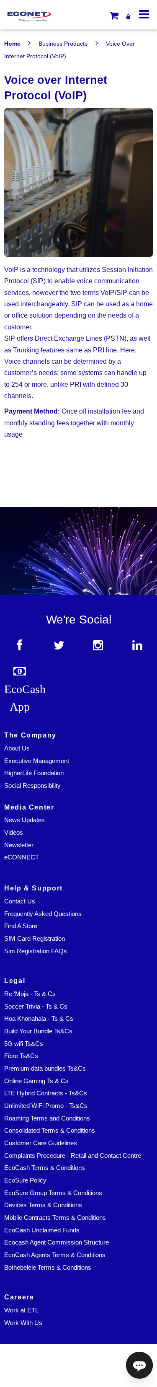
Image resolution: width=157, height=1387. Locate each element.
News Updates (24, 820)
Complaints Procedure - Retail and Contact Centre (72, 1155)
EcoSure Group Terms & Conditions (53, 1193)
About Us (17, 748)
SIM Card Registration (34, 938)
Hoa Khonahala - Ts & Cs (38, 1018)
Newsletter (18, 845)
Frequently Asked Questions (43, 914)
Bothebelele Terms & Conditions (47, 1267)
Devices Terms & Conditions (43, 1205)
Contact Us (19, 901)
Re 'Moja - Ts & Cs (30, 994)
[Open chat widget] (139, 1365)
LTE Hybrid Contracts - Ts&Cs (45, 1093)
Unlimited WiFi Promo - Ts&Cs (46, 1105)
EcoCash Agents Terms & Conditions (55, 1255)
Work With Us (23, 1323)
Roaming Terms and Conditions (47, 1118)
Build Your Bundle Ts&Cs (38, 1031)
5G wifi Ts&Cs (23, 1043)
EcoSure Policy (25, 1180)
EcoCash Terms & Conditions (44, 1167)
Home (12, 43)
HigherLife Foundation (34, 773)
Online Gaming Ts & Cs (36, 1081)
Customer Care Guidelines (40, 1143)
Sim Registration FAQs (35, 951)
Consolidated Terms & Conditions (49, 1130)
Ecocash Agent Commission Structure (56, 1242)
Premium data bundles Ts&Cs (45, 1068)
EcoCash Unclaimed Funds (42, 1230)
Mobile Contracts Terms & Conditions (55, 1217)
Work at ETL (21, 1310)
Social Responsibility (32, 785)
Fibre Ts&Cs (21, 1056)
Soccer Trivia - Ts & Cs (35, 1006)
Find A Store (20, 926)
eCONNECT (21, 857)
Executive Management (36, 761)
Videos (13, 832)
